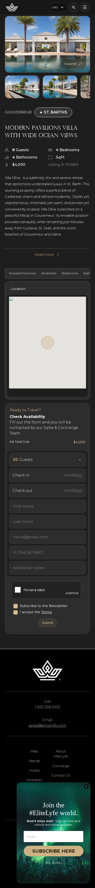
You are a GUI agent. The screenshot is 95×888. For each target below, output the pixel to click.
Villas (34, 751)
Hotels (34, 771)
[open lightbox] (47, 44)
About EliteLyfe (61, 753)
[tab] (21, 273)
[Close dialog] (86, 786)
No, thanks (53, 863)
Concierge (60, 766)
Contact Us (60, 775)
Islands (34, 761)
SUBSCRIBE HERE (53, 851)
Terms (46, 612)
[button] (58, 7)
